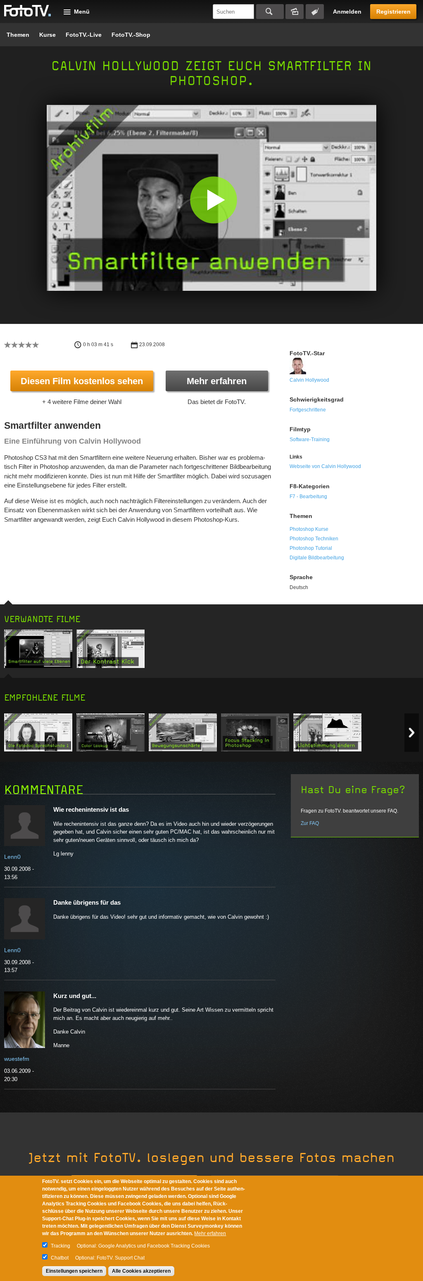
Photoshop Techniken (314, 539)
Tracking (60, 1246)
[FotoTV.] (27, 11)
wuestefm (16, 1058)
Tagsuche (315, 11)
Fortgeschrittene (308, 410)
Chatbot (60, 1258)
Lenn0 (12, 856)
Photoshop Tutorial (311, 548)
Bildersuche (294, 11)
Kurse (47, 34)
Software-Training (310, 439)
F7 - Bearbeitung (308, 496)
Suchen (270, 11)
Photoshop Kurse (309, 529)
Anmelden (347, 11)
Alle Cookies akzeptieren (141, 1271)
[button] (213, 200)
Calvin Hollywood (309, 380)
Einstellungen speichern (74, 1271)
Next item (411, 732)
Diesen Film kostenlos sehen (82, 381)
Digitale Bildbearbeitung (317, 558)
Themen (18, 34)
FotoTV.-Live (84, 34)
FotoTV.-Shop (131, 34)
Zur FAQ (310, 823)
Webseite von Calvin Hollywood (325, 466)
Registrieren (393, 11)
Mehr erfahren (217, 381)
